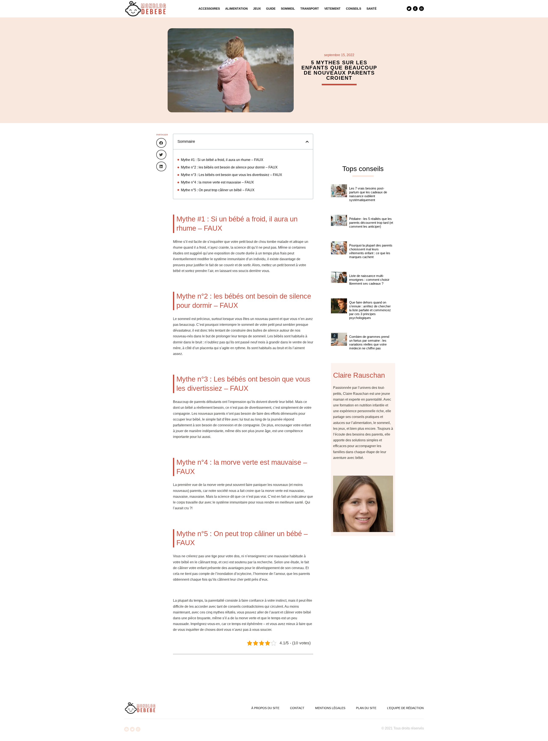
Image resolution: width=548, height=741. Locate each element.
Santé (371, 8)
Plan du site (366, 708)
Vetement (332, 8)
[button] (161, 143)
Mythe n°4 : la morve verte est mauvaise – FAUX (217, 182)
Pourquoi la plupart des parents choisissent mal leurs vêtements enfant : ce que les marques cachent (370, 251)
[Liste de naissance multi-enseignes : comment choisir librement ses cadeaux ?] (339, 283)
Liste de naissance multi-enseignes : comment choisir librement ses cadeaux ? (369, 279)
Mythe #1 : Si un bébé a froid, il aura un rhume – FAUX (222, 160)
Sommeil (288, 8)
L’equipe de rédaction (405, 708)
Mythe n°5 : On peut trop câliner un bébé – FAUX (218, 190)
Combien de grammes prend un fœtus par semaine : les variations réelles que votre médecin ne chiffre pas (369, 342)
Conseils (353, 8)
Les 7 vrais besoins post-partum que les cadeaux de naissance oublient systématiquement (368, 194)
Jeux (257, 8)
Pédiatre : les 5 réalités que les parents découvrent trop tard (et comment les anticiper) (371, 222)
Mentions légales (330, 708)
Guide (270, 8)
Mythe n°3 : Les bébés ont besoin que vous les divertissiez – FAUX (231, 175)
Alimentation (236, 8)
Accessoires (209, 8)
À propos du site (265, 708)
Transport (309, 8)
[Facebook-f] (415, 8)
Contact (297, 708)
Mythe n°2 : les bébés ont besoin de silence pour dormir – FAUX (229, 167)
